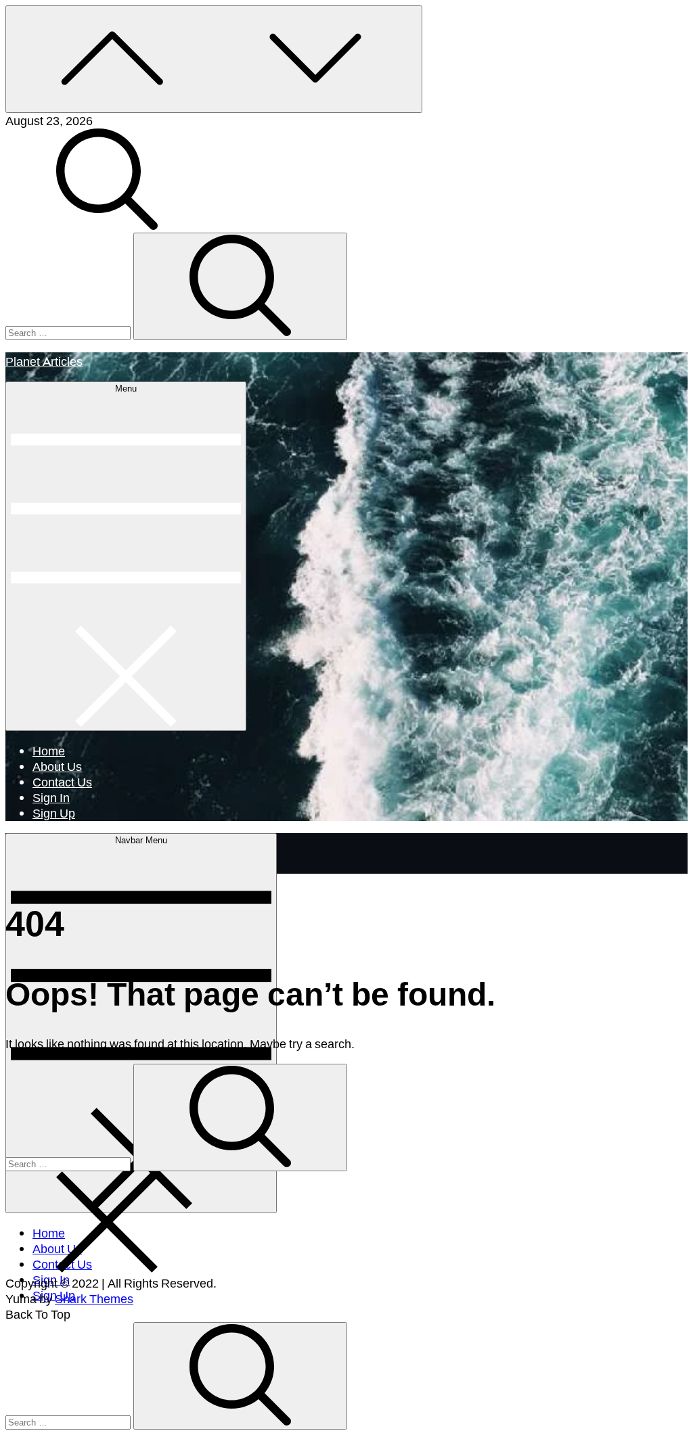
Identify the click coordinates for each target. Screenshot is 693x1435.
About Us (57, 766)
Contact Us (62, 781)
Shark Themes (94, 1298)
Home (48, 750)
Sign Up (53, 812)
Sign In (51, 797)
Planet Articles (44, 360)
